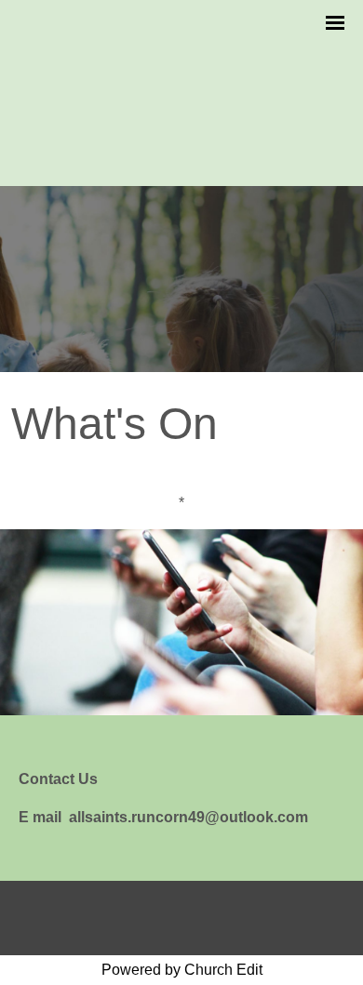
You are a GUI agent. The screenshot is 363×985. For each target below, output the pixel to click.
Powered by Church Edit (181, 970)
